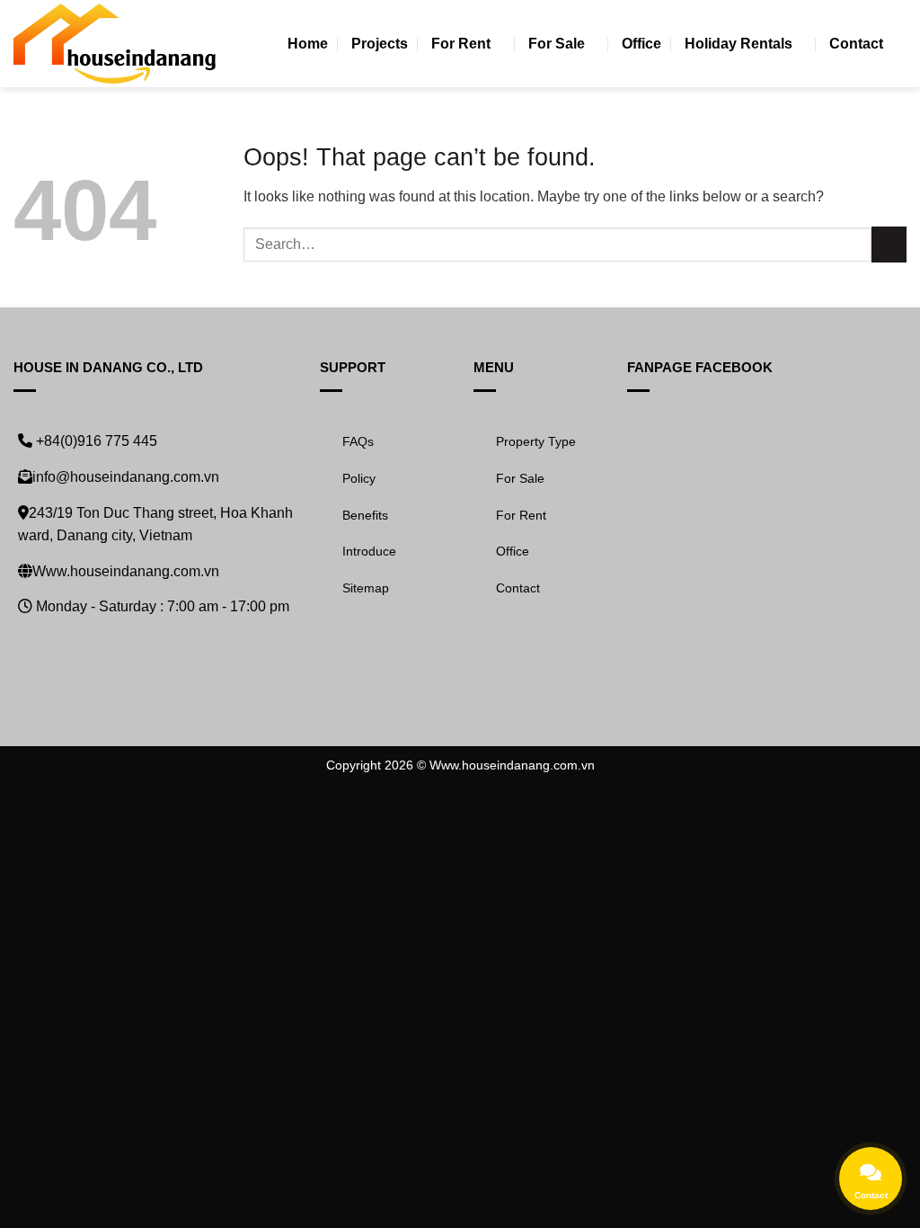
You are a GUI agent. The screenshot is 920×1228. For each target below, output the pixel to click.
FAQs (358, 441)
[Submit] (889, 244)
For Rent (461, 43)
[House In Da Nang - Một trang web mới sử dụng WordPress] (114, 44)
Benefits (365, 515)
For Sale (556, 43)
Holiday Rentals (738, 43)
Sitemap (365, 588)
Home (308, 43)
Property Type (536, 441)
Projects (379, 43)
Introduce (369, 551)
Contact (856, 43)
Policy (359, 478)
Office (641, 43)
